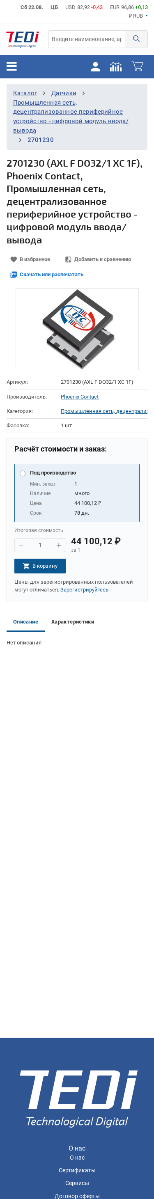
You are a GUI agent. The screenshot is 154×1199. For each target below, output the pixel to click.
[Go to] (22, 39)
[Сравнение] (116, 66)
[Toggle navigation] (11, 66)
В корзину (44, 566)
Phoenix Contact (80, 397)
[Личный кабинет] (95, 66)
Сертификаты (77, 1170)
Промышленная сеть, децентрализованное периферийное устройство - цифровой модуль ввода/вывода (104, 411)
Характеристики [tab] (72, 622)
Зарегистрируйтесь (84, 590)
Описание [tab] (25, 622)
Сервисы (77, 1183)
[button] (136, 39)
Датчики (63, 93)
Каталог (25, 93)
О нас (77, 1157)
